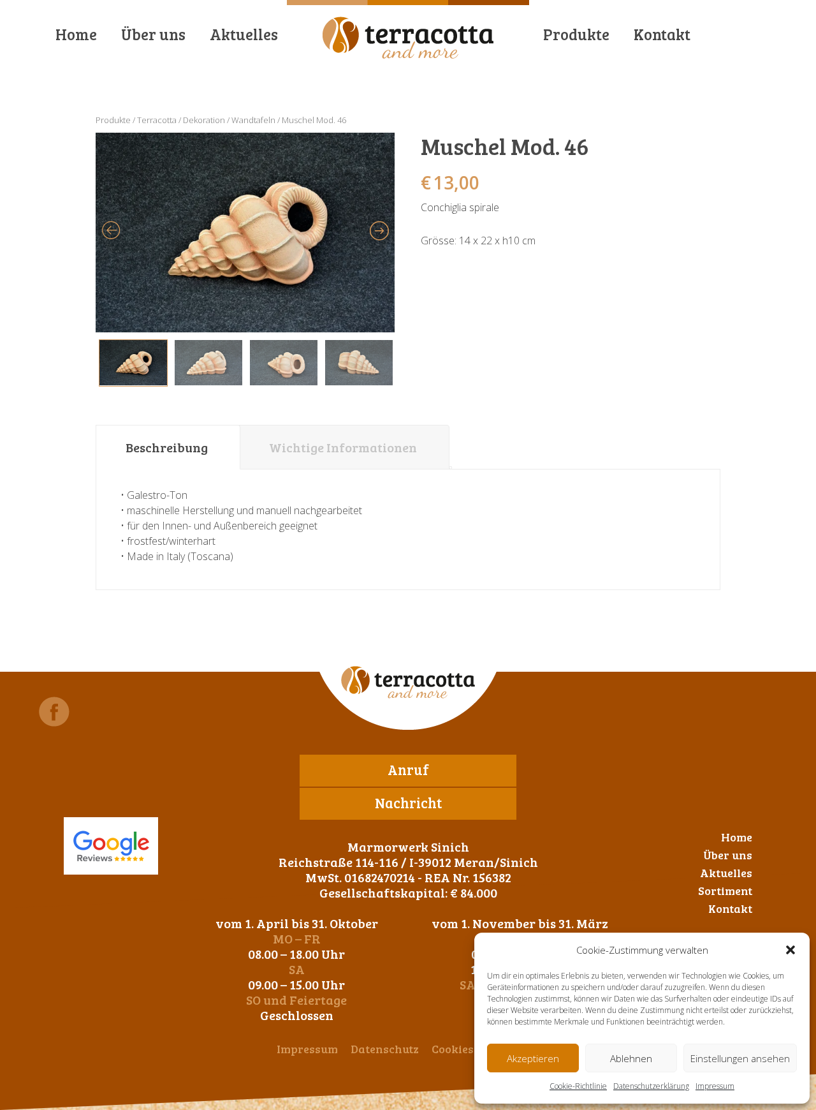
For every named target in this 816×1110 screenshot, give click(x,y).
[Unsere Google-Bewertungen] (111, 846)
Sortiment (725, 890)
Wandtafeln (253, 120)
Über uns (153, 34)
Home (76, 34)
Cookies (453, 1048)
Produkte (576, 34)
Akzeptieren (533, 1058)
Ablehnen (631, 1058)
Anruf (408, 769)
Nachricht (408, 802)
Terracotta (157, 120)
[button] (790, 950)
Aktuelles (244, 34)
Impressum (715, 1086)
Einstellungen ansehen (740, 1058)
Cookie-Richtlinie (578, 1086)
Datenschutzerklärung (651, 1086)
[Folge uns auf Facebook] (54, 711)
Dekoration (204, 120)
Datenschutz (385, 1048)
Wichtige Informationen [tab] (343, 447)
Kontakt (662, 34)
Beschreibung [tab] (167, 447)
